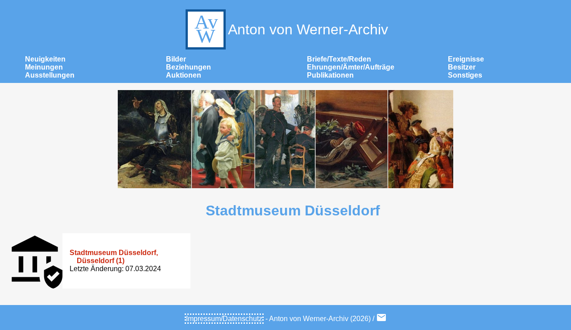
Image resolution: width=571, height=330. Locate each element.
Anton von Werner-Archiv (308, 29)
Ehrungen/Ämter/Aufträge (350, 67)
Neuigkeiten (45, 59)
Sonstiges (465, 75)
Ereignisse (466, 59)
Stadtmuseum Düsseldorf (293, 210)
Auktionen (183, 75)
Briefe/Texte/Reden (339, 59)
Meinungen (44, 67)
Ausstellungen (49, 75)
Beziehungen (188, 67)
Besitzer (462, 67)
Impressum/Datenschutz (224, 318)
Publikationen (330, 75)
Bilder (176, 59)
